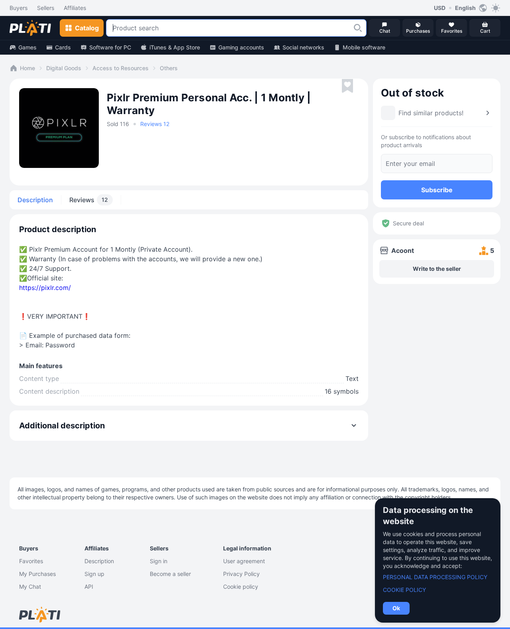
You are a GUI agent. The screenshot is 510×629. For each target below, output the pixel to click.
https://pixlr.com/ (45, 288)
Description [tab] (35, 200)
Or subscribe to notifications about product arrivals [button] (426, 141)
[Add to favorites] (347, 86)
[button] (358, 28)
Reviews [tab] (88, 200)
